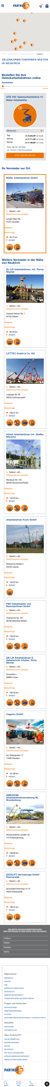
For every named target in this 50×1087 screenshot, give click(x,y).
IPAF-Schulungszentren (14, 1053)
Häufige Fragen (10, 1007)
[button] (32, 44)
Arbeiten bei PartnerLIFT (14, 995)
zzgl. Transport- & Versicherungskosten (19, 150)
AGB (5, 985)
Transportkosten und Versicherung (19, 998)
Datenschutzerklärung (14, 988)
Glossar (7, 1014)
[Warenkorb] (41, 6)
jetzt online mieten (25, 155)
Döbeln (7, 943)
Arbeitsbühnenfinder (12, 1011)
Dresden (7, 947)
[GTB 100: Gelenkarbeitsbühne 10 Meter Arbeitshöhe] (25, 115)
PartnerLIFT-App (10, 1030)
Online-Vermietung (11, 1039)
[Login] (47, 6)
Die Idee (7, 1046)
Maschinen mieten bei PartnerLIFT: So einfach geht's (25, 1018)
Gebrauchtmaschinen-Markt (16, 1060)
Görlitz (6, 952)
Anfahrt (12, 240)
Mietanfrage (9, 233)
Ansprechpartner (11, 1042)
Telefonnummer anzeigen (17, 214)
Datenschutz (9, 992)
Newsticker (9, 1027)
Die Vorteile (8, 1049)
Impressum (8, 978)
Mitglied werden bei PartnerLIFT (17, 1056)
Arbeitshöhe (7, 82)
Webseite (8, 228)
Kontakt (7, 981)
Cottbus (7, 938)
